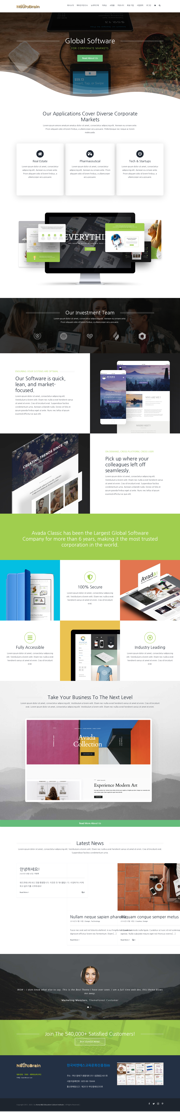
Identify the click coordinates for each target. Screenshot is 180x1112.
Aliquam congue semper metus (150, 917)
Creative (138, 921)
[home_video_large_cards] (90, 214)
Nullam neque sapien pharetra (98, 917)
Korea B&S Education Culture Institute (50, 1104)
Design (87, 921)
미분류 (37, 873)
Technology (95, 921)
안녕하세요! (30, 869)
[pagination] (88, 1006)
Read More (24, 892)
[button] (159, 5)
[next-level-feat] (90, 712)
